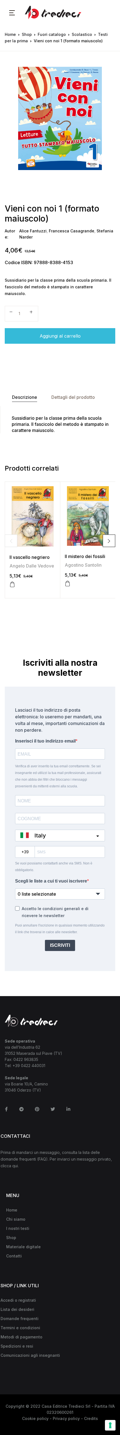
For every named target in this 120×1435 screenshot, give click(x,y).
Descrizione (24, 397)
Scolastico (82, 34)
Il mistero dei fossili (85, 556)
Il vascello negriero (29, 557)
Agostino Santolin (83, 565)
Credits (91, 1418)
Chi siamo (15, 1219)
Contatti (14, 1256)
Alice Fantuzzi (33, 230)
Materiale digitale (23, 1246)
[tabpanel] (60, 118)
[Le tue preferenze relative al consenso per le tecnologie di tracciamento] (110, 1425)
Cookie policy (35, 1418)
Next (109, 541)
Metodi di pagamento (21, 1337)
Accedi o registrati (18, 1300)
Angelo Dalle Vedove (31, 566)
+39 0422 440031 (29, 1065)
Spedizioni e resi (17, 1346)
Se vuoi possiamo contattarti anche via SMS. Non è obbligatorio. (53, 866)
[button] (12, 12)
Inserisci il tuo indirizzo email (45, 741)
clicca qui (9, 1165)
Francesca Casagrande (71, 230)
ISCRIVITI (60, 945)
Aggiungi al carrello (60, 336)
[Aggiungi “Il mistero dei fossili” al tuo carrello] (67, 583)
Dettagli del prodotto (73, 397)
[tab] (24, 397)
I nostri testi (17, 1228)
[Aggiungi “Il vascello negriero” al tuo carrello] (12, 584)
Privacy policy (66, 1418)
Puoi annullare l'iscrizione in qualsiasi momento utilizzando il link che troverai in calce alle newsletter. (60, 928)
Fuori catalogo (52, 34)
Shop (27, 34)
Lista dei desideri (17, 1309)
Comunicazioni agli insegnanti (30, 1355)
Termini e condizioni (20, 1327)
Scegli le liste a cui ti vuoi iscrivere (51, 881)
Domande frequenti (20, 1318)
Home (10, 34)
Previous (11, 541)
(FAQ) (42, 1159)
